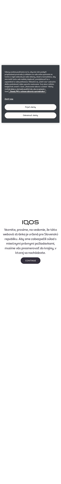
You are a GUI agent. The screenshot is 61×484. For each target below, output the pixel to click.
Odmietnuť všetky (30, 115)
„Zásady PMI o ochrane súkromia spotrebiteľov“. (27, 91)
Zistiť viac (9, 99)
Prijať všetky (30, 107)
